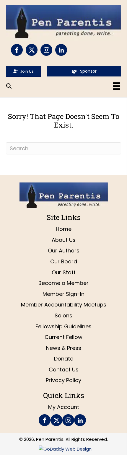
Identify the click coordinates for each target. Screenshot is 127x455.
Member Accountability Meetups (63, 304)
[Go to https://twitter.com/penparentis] (32, 50)
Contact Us (64, 369)
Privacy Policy (63, 380)
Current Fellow (63, 337)
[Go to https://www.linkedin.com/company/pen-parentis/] (61, 50)
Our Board (63, 261)
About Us (64, 240)
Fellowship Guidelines (63, 326)
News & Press (63, 348)
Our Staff (64, 272)
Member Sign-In (63, 294)
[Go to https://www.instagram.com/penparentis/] (46, 50)
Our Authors (63, 250)
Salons (63, 315)
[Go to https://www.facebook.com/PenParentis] (17, 50)
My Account (63, 407)
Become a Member (63, 283)
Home (63, 229)
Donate (63, 358)
